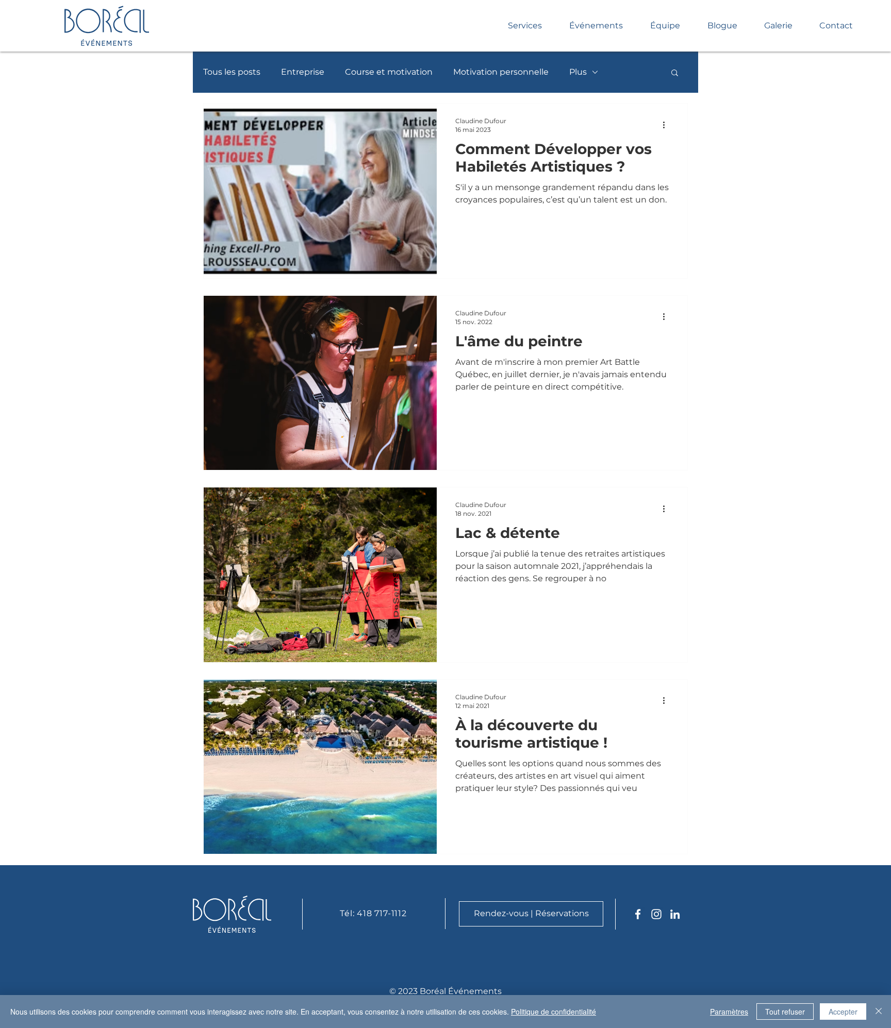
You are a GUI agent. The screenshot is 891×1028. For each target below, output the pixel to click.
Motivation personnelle (501, 72)
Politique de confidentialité (553, 1011)
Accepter (843, 1011)
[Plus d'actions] (667, 125)
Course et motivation (389, 72)
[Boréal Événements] (638, 914)
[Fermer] (878, 1011)
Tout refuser (785, 1011)
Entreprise (302, 72)
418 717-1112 (382, 913)
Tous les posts (231, 72)
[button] (675, 73)
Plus (578, 72)
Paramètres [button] (729, 1011)
